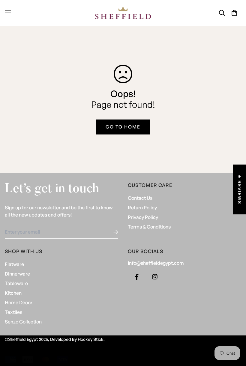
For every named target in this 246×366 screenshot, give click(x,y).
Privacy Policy (143, 217)
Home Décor (18, 302)
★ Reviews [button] (239, 190)
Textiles (13, 312)
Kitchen (13, 293)
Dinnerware (17, 274)
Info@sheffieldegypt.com (156, 263)
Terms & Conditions (149, 227)
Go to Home (123, 127)
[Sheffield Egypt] (123, 13)
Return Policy (142, 208)
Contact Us (140, 198)
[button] (234, 13)
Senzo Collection (23, 322)
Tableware (16, 283)
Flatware (14, 264)
